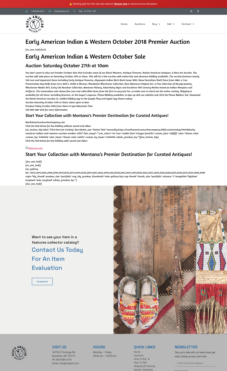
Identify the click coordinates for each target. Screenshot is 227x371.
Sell (169, 24)
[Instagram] (191, 11)
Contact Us (42, 281)
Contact (186, 24)
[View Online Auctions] (33, 148)
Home (124, 24)
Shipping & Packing (144, 366)
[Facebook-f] (198, 11)
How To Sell (140, 362)
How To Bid (140, 359)
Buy (154, 24)
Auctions (140, 24)
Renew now (120, 3)
